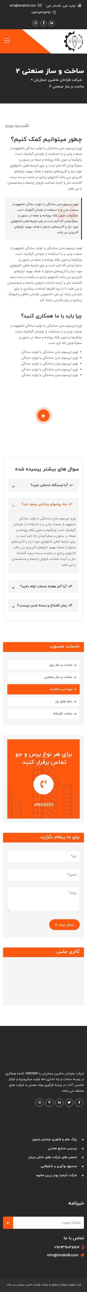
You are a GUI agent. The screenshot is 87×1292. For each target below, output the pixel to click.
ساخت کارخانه (62, 713)
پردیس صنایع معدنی (62, 1148)
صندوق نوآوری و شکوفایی (59, 1166)
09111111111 (43, 805)
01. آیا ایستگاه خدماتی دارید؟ (51, 485)
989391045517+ (67, 1247)
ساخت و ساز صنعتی (58, 677)
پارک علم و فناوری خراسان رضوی (54, 1139)
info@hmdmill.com (62, 1255)
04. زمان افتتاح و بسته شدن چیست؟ (44, 605)
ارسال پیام (66, 925)
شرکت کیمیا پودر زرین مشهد (56, 1175)
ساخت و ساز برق (60, 665)
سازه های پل (63, 701)
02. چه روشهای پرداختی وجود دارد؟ (46, 504)
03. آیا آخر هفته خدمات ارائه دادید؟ (46, 586)
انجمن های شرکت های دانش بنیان (52, 1157)
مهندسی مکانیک (60, 689)
